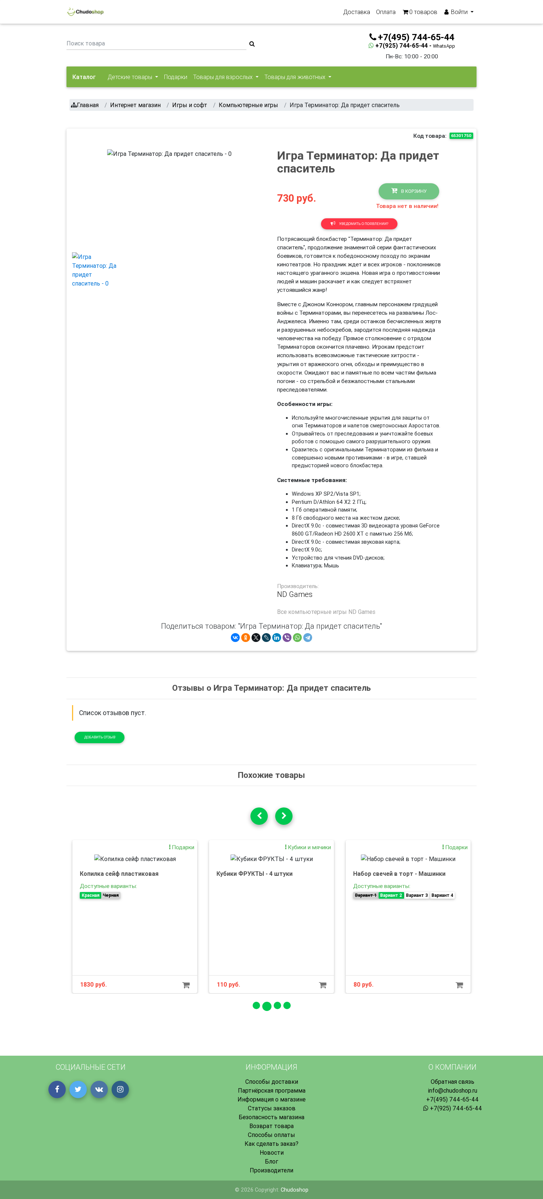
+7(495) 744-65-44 (452, 1099)
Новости (272, 1152)
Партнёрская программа (271, 1090)
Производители (271, 1170)
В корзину (413, 191)
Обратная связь (452, 1081)
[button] (116, 197)
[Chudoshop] (85, 11)
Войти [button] (459, 12)
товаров (423, 12)
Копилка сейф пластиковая (119, 873)
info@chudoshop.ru (452, 1090)
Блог (271, 1161)
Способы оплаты (271, 1134)
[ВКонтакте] (235, 637)
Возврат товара (271, 1126)
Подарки (175, 77)
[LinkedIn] (276, 637)
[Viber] (287, 637)
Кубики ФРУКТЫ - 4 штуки (254, 873)
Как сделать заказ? (271, 1143)
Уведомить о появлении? (363, 223)
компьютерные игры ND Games (331, 611)
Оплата (386, 12)
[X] (256, 637)
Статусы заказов (272, 1108)
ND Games (295, 594)
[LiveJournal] (266, 637)
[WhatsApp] (297, 637)
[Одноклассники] (245, 637)
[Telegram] (307, 637)
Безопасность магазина (271, 1117)
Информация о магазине (271, 1099)
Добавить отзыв (99, 737)
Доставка (356, 12)
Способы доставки (271, 1081)
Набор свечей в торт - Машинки (399, 873)
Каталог (84, 77)
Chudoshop (294, 1189)
